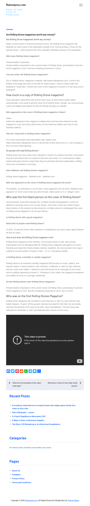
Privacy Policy (18, 478)
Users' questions (46, 447)
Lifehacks (9, 29)
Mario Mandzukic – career (23, 412)
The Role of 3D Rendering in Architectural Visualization (36, 424)
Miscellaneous (28, 447)
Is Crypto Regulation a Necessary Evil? (29, 416)
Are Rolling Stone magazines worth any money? (30, 34)
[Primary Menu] (81, 5)
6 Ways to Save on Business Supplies (28, 420)
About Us (16, 470)
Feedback (16, 474)
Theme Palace (73, 500)
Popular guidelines (37, 447)
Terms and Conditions (21, 482)
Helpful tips (15, 447)
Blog (10, 447)
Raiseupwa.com (16, 4)
